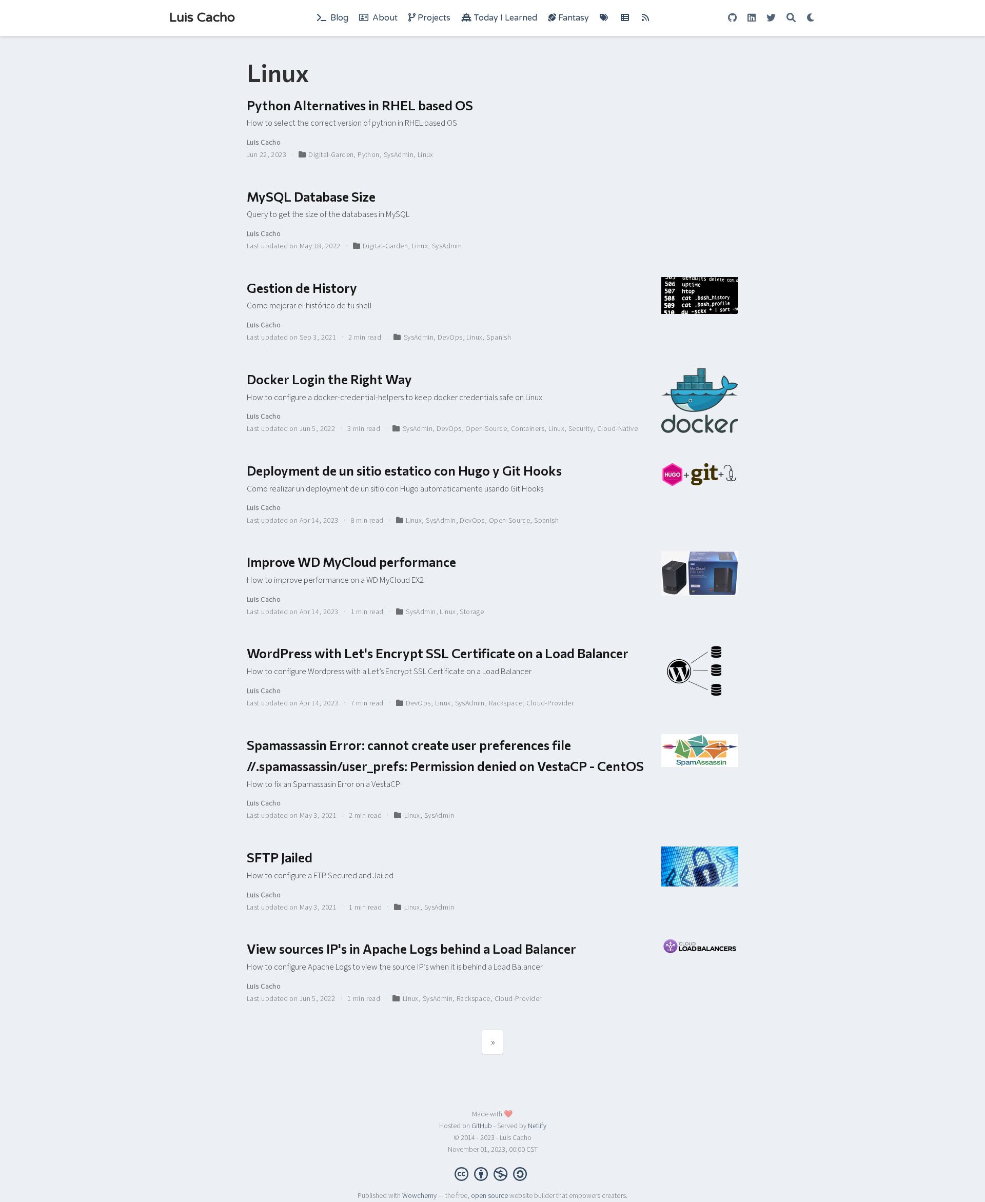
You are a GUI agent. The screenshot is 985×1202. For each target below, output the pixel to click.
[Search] (791, 18)
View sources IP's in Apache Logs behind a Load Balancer (411, 948)
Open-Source (486, 429)
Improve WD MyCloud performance (351, 561)
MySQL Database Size (311, 196)
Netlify (537, 1126)
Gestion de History (302, 287)
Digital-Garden (330, 155)
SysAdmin (398, 155)
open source (489, 1196)
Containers (527, 429)
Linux (426, 155)
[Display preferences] (811, 18)
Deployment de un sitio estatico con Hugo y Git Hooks (404, 470)
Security (580, 429)
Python (369, 155)
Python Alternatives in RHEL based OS (360, 105)
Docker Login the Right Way (329, 379)
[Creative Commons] (493, 1173)
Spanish (498, 337)
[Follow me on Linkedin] (751, 18)
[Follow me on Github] (732, 18)
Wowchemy (419, 1196)
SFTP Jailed (279, 857)
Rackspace (506, 703)
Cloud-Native (617, 429)
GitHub (481, 1126)
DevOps (450, 337)
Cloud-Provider (550, 703)
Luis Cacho (202, 17)
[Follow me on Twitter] (771, 18)
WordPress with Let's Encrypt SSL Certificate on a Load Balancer (437, 653)
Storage (472, 612)
